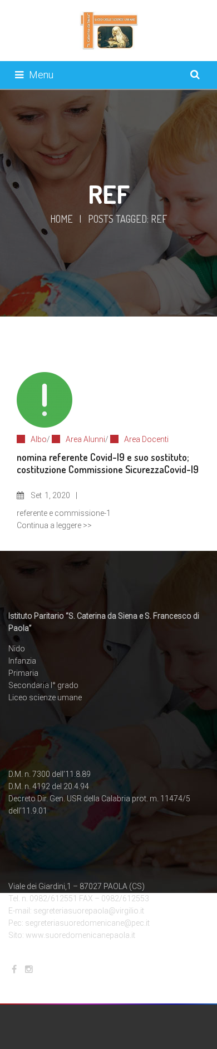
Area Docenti (146, 439)
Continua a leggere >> (54, 525)
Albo (39, 439)
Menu (41, 75)
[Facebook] (14, 969)
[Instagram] (29, 969)
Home (61, 219)
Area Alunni (85, 439)
